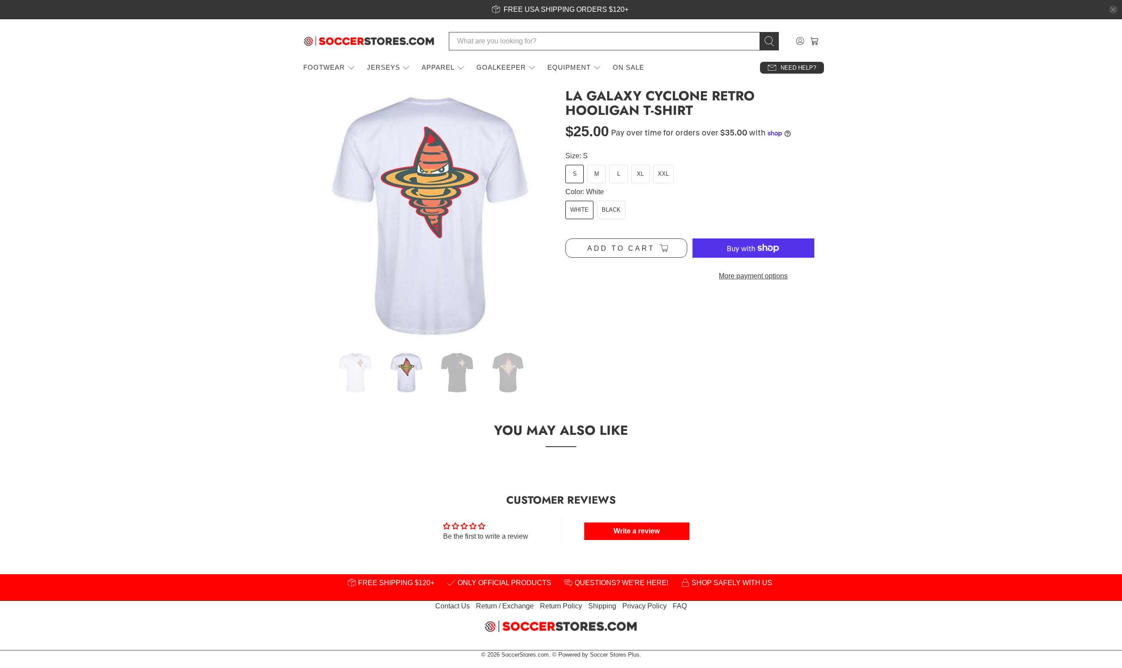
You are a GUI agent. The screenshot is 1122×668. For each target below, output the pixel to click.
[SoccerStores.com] (369, 41)
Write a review (637, 531)
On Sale (628, 67)
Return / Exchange (505, 606)
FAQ (680, 606)
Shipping (602, 606)
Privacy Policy (644, 606)
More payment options (753, 276)
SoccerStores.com (525, 654)
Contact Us (452, 606)
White (579, 209)
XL (640, 174)
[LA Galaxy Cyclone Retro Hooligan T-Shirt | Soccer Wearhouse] (429, 216)
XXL (663, 174)
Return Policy (561, 606)
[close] (1113, 9)
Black (611, 209)
